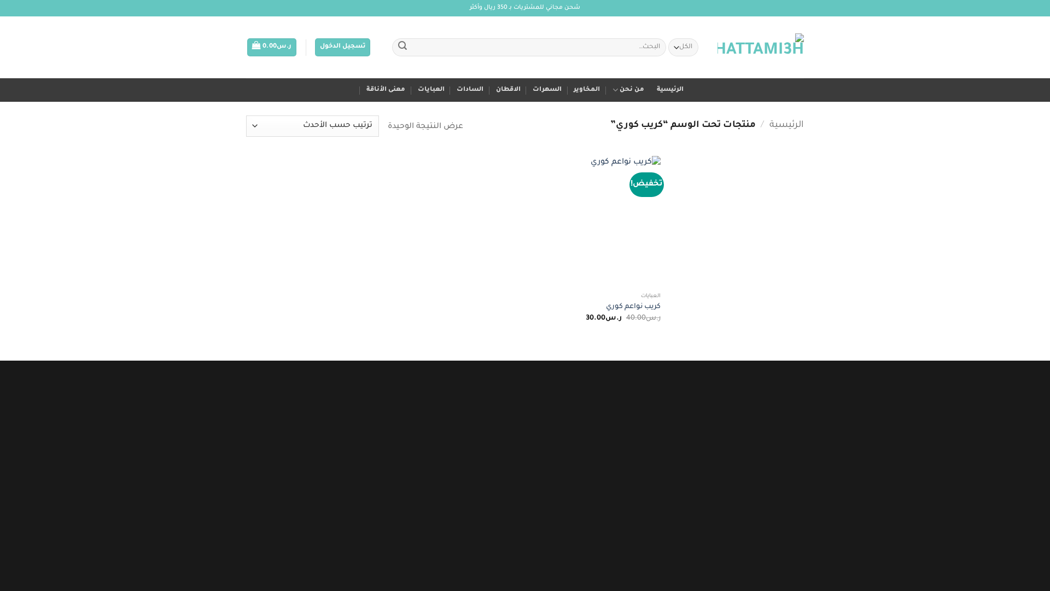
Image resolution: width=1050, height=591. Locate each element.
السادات (470, 90)
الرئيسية (670, 90)
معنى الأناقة (385, 90)
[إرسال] (402, 47)
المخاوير (587, 90)
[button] (342, 47)
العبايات (431, 90)
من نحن (632, 90)
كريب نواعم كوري (633, 307)
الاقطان (508, 90)
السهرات (547, 90)
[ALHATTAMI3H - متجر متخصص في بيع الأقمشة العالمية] (761, 47)
